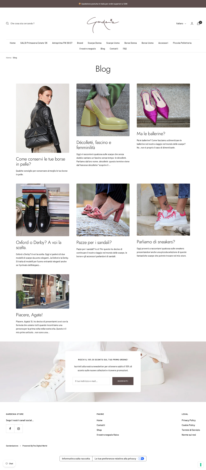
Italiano (179, 23)
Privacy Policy (189, 420)
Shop (99, 430)
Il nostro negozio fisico (108, 434)
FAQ (125, 48)
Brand (80, 42)
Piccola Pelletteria (182, 42)
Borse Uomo (148, 42)
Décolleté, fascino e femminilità (93, 145)
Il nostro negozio (87, 48)
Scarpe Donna (94, 42)
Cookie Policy (188, 425)
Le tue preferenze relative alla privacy (115, 458)
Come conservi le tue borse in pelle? (40, 161)
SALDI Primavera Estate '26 (33, 42)
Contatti (114, 48)
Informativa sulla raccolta (76, 458)
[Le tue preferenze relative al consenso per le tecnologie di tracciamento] (201, 465)
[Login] (192, 23)
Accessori (163, 42)
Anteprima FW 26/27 (62, 42)
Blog (103, 48)
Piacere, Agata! (29, 314)
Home (13, 42)
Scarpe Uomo (113, 42)
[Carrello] (198, 23)
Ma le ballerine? (151, 133)
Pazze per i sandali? (94, 242)
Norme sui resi (189, 434)
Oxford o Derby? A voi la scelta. (38, 245)
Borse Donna (130, 42)
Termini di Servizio (191, 430)
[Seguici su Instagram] (18, 428)
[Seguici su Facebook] (10, 428)
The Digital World (40, 446)
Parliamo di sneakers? (156, 241)
